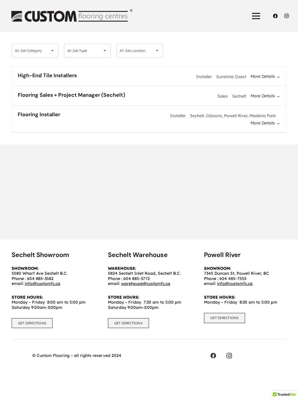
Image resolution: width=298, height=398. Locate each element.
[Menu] (256, 16)
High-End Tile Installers (47, 75)
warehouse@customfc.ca (145, 283)
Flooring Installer (39, 114)
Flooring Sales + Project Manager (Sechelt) (71, 94)
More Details (263, 76)
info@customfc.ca (235, 283)
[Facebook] (275, 16)
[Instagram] (286, 16)
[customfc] (71, 16)
